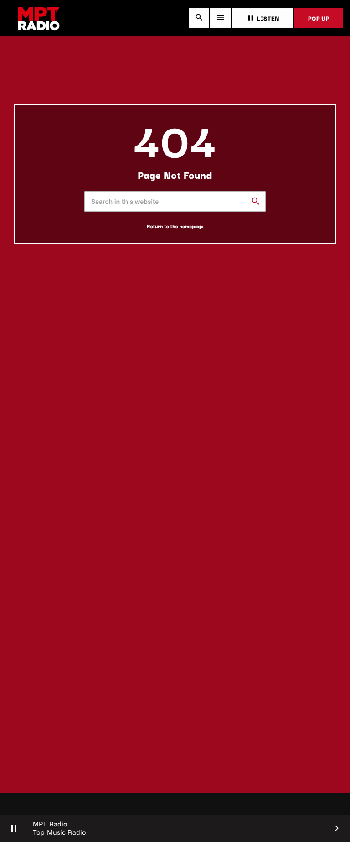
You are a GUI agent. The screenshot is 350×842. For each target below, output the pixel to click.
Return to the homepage (175, 226)
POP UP (318, 17)
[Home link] (39, 18)
